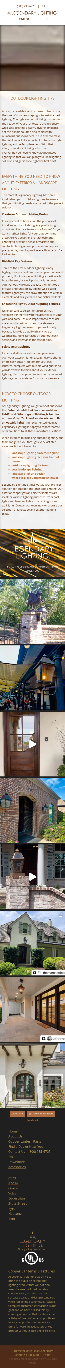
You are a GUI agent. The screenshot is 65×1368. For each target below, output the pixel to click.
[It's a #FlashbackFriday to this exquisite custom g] (32, 611)
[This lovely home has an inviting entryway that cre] (32, 943)
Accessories (17, 1167)
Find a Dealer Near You (25, 1146)
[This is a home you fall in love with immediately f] (32, 1075)
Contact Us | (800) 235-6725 (29, 1151)
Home (13, 1131)
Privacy (46, 1355)
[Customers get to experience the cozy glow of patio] (32, 677)
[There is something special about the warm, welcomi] (32, 1009)
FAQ (11, 1156)
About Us (15, 1136)
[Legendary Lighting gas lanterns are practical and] (32, 810)
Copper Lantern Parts (24, 1141)
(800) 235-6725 (26, 6)
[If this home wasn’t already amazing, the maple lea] (32, 744)
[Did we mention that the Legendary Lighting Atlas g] (32, 876)
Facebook (32, 1120)
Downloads (16, 1162)
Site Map (33, 1355)
